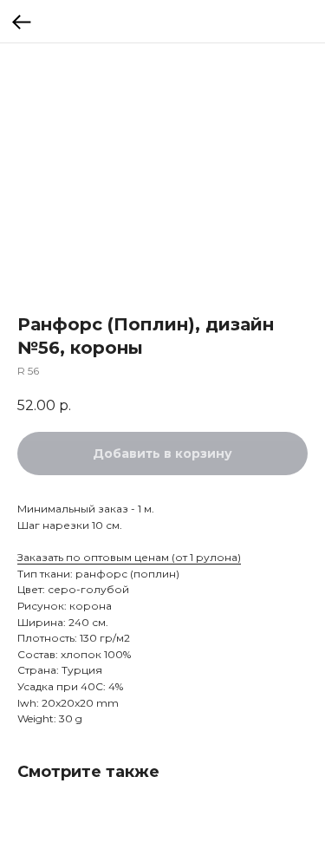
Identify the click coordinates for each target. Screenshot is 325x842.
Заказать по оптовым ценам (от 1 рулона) (129, 557)
